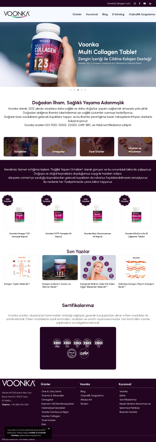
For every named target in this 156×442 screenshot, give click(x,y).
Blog (105, 14)
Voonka (124, 391)
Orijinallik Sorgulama (92, 395)
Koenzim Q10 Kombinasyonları (58, 403)
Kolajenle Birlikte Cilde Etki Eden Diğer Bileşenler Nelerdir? (97, 285)
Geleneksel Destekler (54, 407)
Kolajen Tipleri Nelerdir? (17, 283)
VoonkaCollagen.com (119, 3)
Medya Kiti (86, 399)
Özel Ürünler (49, 420)
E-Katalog (118, 14)
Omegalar (47, 399)
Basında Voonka (128, 411)
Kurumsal (92, 14)
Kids (44, 424)
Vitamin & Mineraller (53, 395)
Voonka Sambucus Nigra (55, 411)
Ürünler (77, 14)
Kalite (123, 395)
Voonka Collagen (51, 416)
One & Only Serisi (51, 391)
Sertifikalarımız (128, 399)
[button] (71, 89)
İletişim (84, 403)
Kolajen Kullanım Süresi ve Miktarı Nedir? (56, 285)
